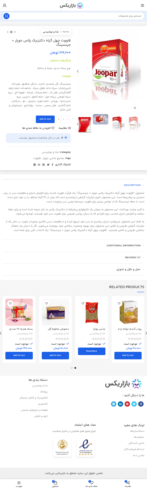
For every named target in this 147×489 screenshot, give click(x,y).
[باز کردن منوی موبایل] (142, 5)
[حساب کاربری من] (4, 5)
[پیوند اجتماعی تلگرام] (34, 164)
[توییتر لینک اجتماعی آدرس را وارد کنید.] (48, 164)
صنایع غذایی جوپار (53, 158)
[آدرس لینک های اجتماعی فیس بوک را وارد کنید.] (52, 164)
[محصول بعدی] (8, 32)
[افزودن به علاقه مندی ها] (119, 303)
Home (65, 32)
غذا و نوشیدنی (51, 32)
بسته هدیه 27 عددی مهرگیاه (21, 330)
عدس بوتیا (99, 329)
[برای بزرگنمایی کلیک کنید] (134, 107)
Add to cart (45, 119)
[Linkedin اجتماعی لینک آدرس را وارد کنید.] (39, 164)
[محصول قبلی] (15, 32)
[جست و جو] (6, 16)
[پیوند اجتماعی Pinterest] (43, 164)
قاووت (37, 158)
